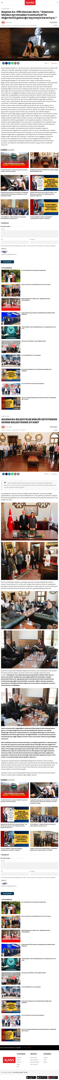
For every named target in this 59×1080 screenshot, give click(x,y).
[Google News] (54, 63)
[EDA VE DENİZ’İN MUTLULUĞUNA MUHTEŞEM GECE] (10, 282)
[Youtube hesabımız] (30, 1048)
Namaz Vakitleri (34, 1060)
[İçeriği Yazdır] (18, 63)
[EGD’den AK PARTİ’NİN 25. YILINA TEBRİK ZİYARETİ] (10, 352)
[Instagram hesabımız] (27, 1048)
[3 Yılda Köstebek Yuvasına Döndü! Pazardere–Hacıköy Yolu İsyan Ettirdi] (15, 160)
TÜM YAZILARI (53, 22)
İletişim (45, 1062)
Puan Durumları (34, 1064)
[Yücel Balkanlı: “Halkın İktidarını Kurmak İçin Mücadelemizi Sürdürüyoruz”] (15, 207)
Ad (2, 239)
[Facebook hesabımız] (22, 1048)
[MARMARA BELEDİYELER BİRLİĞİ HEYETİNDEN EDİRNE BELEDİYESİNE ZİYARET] (44, 160)
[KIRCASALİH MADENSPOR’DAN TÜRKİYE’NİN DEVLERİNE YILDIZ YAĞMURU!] (10, 381)
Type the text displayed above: (9, 254)
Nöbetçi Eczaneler (34, 1062)
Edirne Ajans (9, 22)
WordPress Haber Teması (20, 1072)
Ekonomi (19, 1062)
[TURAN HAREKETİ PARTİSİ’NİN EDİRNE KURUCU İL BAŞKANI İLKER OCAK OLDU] (10, 338)
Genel (55, 25)
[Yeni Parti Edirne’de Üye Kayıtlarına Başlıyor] (10, 395)
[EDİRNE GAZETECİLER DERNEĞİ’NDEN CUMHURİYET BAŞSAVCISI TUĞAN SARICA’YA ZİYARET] (44, 839)
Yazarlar (46, 1057)
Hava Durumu (33, 1057)
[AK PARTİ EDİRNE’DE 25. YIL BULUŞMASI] (10, 367)
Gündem (19, 1057)
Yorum (3, 229)
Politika (18, 1060)
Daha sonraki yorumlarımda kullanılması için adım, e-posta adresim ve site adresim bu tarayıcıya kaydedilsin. (28, 246)
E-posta (32, 239)
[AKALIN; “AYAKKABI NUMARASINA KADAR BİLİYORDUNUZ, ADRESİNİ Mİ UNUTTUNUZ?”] (10, 409)
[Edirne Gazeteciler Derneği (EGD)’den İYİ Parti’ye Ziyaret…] (10, 296)
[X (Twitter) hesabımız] (25, 1048)
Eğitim (18, 1064)
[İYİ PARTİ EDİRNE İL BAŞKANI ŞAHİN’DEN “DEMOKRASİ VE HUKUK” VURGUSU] (44, 207)
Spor (18, 1066)
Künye (45, 1060)
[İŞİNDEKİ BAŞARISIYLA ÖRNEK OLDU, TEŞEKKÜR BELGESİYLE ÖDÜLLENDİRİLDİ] (10, 310)
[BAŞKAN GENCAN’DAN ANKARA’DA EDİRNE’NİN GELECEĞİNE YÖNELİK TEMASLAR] (10, 324)
